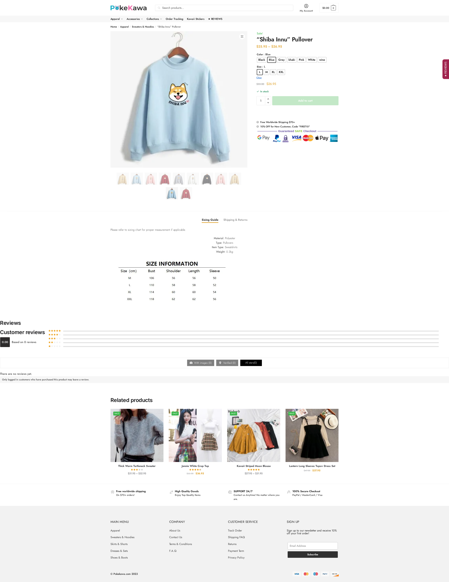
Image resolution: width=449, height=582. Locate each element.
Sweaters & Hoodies (143, 26)
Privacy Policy (236, 558)
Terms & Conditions (180, 544)
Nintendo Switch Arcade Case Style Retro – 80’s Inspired (50, 571)
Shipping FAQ (236, 537)
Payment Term (236, 551)
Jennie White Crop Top (195, 466)
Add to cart (305, 101)
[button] (242, 36)
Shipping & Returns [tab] (235, 220)
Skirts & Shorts (119, 544)
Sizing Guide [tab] (210, 220)
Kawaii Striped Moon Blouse (254, 466)
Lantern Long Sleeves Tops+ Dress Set (312, 466)
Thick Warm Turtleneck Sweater (137, 466)
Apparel (124, 26)
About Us (174, 530)
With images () (202, 363)
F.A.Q (172, 551)
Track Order (235, 530)
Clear (259, 77)
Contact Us (175, 537)
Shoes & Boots (119, 558)
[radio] (261, 59)
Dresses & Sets (119, 551)
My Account (306, 10)
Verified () (229, 363)
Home (113, 26)
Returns (232, 544)
